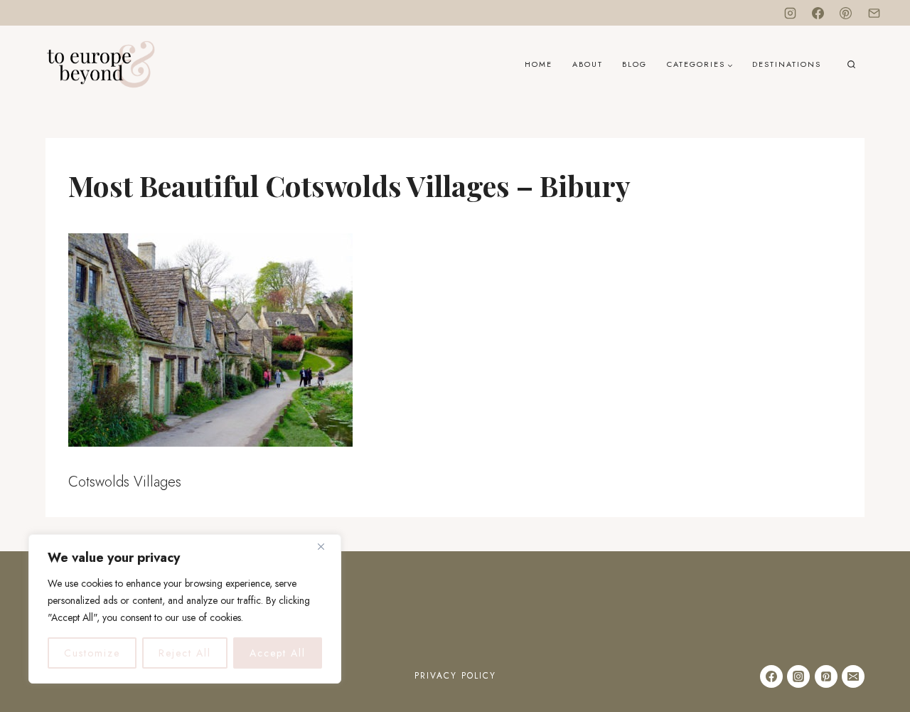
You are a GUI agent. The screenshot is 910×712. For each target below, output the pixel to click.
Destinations (786, 64)
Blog (634, 64)
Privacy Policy (455, 675)
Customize (92, 653)
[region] (184, 609)
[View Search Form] (851, 65)
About (587, 64)
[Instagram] (790, 13)
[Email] (874, 13)
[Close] (326, 546)
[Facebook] (818, 13)
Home (538, 64)
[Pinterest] (846, 13)
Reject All (185, 653)
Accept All (278, 653)
